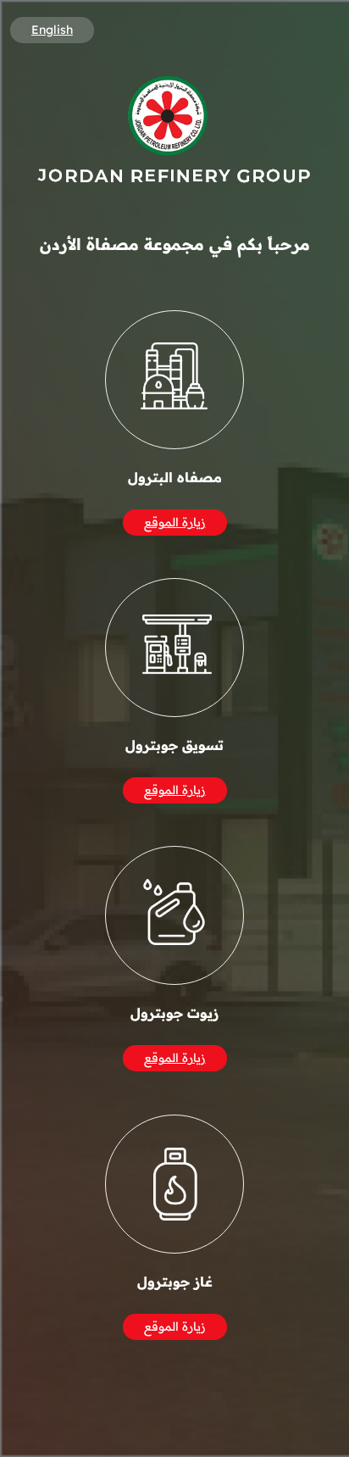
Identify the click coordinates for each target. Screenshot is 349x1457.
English (52, 29)
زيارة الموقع (175, 522)
